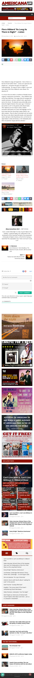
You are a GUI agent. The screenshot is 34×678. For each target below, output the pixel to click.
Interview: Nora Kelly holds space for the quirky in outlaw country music (19, 622)
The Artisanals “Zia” (15, 645)
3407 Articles (24, 229)
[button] (32, 14)
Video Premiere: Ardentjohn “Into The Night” (16, 592)
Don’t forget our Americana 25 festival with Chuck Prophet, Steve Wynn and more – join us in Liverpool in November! (16, 596)
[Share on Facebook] (3, 59)
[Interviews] (5, 611)
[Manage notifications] (30, 674)
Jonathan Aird (19, 36)
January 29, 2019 (15, 656)
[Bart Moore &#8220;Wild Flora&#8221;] (8, 186)
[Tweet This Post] (5, 59)
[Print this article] (16, 59)
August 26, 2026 (9, 485)
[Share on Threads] (30, 59)
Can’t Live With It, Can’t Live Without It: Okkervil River (17, 478)
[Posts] (7, 553)
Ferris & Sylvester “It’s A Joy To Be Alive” (24, 501)
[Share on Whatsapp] (19, 59)
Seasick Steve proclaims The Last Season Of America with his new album (20, 663)
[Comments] (27, 553)
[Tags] (17, 553)
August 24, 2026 (15, 625)
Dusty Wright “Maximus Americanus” (22, 489)
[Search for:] (17, 18)
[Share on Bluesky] (27, 59)
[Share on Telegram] (25, 59)
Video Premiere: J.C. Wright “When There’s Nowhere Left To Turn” (22, 175)
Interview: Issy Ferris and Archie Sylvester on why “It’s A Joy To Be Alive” (20, 632)
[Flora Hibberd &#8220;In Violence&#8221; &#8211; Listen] (8, 169)
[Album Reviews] (5, 647)
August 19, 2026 (15, 635)
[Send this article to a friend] (14, 59)
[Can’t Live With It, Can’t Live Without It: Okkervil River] (5, 514)
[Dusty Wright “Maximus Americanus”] (5, 533)
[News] (5, 655)
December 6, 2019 (8, 36)
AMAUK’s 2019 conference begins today (20, 654)
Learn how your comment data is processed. (17, 296)
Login (30, 271)
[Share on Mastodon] (22, 59)
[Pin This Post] (11, 59)
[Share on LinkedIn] (8, 59)
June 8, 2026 (14, 666)
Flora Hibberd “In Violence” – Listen (6, 174)
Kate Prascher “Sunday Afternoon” (13, 584)
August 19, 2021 (15, 648)
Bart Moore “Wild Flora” (8, 190)
